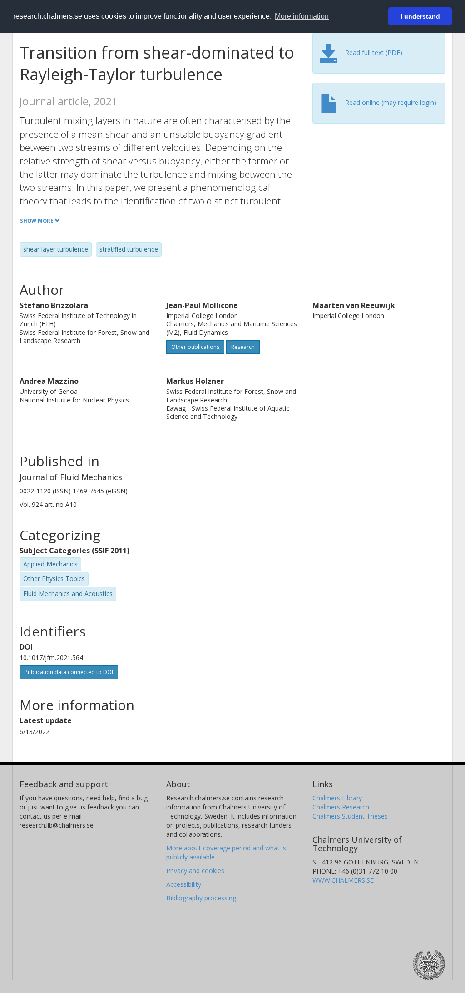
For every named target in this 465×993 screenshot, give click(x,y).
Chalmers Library (337, 798)
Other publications (195, 347)
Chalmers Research (340, 807)
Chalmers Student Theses (350, 816)
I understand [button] (420, 16)
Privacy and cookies (195, 870)
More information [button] (302, 16)
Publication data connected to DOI (69, 672)
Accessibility (183, 884)
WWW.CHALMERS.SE (343, 880)
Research (243, 347)
